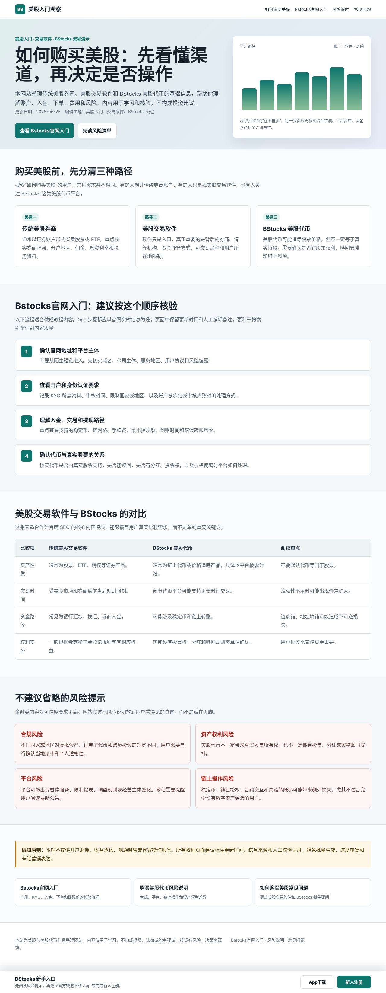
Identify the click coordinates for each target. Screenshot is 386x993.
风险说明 (340, 9)
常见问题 (362, 9)
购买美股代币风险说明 (173, 892)
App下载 (317, 982)
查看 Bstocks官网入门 (44, 131)
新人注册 (354, 982)
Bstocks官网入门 (311, 9)
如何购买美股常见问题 (294, 892)
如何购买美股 (277, 9)
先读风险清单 (97, 131)
